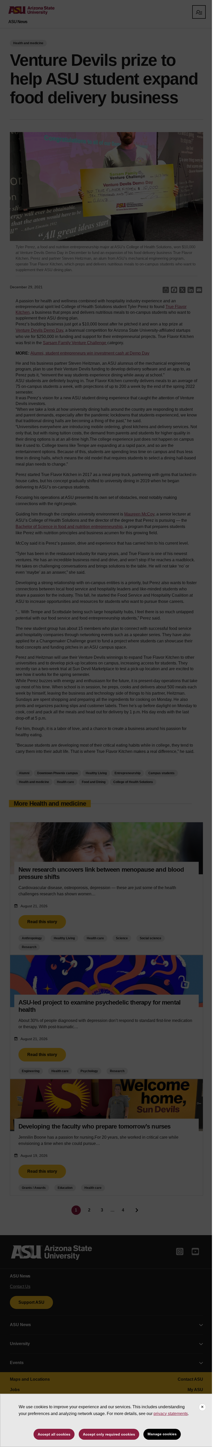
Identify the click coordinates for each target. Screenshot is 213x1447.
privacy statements (171, 1413)
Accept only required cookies (109, 1434)
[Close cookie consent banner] (202, 1407)
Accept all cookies (54, 1434)
